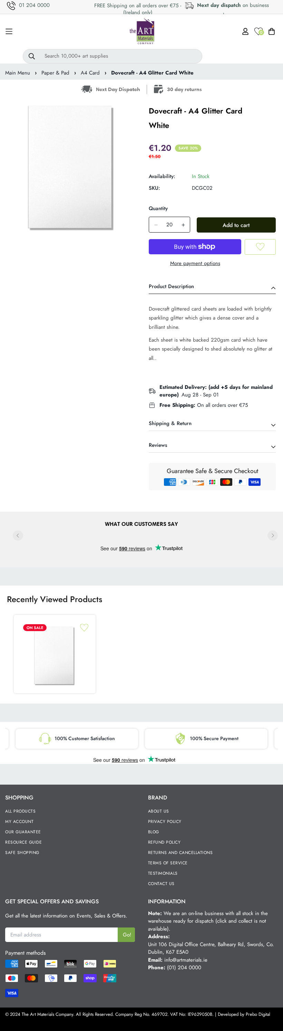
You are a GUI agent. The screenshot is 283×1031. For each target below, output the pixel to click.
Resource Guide (23, 842)
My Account (19, 821)
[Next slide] (272, 535)
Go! (127, 935)
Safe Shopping (22, 853)
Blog (153, 832)
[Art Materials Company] (142, 31)
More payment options (195, 263)
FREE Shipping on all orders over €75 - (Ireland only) (137, 9)
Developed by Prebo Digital (244, 1014)
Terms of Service (168, 863)
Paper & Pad (55, 73)
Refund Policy (164, 842)
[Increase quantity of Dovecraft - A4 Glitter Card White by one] (183, 225)
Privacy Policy (165, 821)
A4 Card (90, 73)
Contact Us (161, 884)
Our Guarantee (23, 832)
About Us (158, 811)
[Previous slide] (18, 535)
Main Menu (17, 73)
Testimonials (163, 873)
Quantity (158, 208)
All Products (20, 811)
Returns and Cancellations (180, 853)
